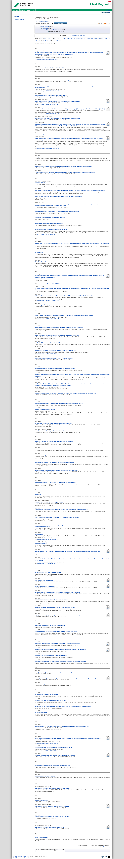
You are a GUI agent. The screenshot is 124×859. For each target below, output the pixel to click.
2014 (75, 38)
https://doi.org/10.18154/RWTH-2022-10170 (48, 134)
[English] (109, 1)
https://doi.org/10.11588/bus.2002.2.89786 (47, 743)
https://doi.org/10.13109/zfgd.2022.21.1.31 (47, 104)
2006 (98, 38)
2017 (65, 38)
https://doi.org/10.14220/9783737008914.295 (48, 300)
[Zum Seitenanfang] (105, 847)
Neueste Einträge (19, 19)
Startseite (16, 10)
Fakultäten (45, 28)
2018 (62, 38)
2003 (109, 38)
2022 (48, 38)
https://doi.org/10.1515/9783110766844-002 (48, 91)
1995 (53, 40)
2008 (95, 38)
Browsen (22, 10)
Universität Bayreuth (44, 26)
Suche (28, 10)
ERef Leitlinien (19, 18)
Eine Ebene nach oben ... (42, 21)
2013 (78, 38)
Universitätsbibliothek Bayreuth (21, 856)
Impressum (21, 858)
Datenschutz (27, 858)
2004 (105, 38)
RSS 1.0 (101, 23)
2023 (45, 38)
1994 (56, 40)
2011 (85, 38)
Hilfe (33, 10)
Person (74, 35)
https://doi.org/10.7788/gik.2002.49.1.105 (47, 750)
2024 (41, 38)
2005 (102, 38)
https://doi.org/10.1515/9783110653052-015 (48, 114)
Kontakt (15, 858)
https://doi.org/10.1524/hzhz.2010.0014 (46, 563)
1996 (50, 40)
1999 (43, 40)
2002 (36, 40)
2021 (52, 38)
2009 (92, 38)
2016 (68, 38)
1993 (60, 40)
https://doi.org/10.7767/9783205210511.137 (48, 234)
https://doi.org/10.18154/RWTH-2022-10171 (48, 148)
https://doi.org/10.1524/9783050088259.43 (47, 539)
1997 (46, 40)
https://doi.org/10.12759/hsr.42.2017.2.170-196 (48, 318)
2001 (39, 40)
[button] (60, 23)
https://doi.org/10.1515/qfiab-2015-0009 (47, 353)
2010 (88, 38)
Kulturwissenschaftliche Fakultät (54, 30)
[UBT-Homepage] (23, 7)
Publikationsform (80, 35)
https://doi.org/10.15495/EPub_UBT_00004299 (48, 283)
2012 (82, 38)
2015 (72, 38)
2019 (58, 38)
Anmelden (107, 10)
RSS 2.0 (108, 23)
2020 (55, 38)
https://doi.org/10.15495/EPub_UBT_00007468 (48, 59)
